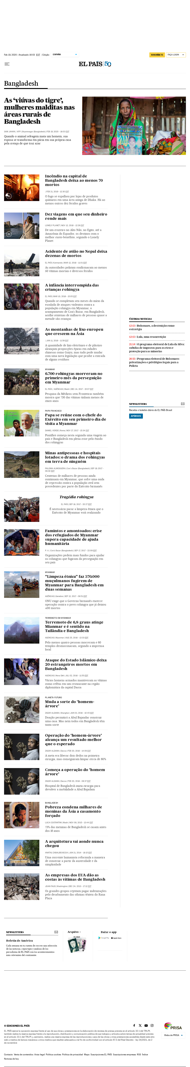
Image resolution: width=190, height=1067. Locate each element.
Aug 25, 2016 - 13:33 (76, 638)
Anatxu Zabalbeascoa (56, 852)
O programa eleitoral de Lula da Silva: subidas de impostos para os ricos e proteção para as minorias (156, 348)
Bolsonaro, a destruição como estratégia (151, 327)
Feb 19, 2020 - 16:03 (58, 131)
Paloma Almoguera (55, 468)
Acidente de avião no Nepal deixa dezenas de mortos (76, 254)
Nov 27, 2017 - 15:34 (77, 430)
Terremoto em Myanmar (58, 618)
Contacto (8, 1054)
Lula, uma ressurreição (151, 337)
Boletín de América (19, 941)
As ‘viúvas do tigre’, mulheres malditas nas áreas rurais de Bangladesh (39, 110)
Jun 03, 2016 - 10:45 (82, 713)
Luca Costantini (53, 822)
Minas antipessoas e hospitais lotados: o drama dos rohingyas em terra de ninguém (75, 457)
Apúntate (136, 416)
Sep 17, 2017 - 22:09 (85, 550)
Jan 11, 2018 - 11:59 (57, 340)
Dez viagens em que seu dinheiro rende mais (76, 217)
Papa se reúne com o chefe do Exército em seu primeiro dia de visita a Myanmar (75, 420)
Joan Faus (50, 886)
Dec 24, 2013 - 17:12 (80, 886)
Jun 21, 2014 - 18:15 (80, 852)
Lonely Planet (52, 225)
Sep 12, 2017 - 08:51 (76, 596)
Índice (145, 1054)
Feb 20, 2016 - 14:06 (79, 751)
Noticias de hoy (11, 1059)
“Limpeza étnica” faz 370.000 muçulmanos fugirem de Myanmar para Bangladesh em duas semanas (74, 583)
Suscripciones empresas (124, 1054)
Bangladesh (21, 83)
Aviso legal (39, 1054)
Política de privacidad (72, 1054)
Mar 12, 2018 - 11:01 (75, 263)
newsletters (138, 404)
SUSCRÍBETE (157, 55)
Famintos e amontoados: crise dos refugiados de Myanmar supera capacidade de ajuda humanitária (73, 537)
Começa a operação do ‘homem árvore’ (75, 772)
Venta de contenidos (23, 1054)
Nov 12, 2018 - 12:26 (72, 225)
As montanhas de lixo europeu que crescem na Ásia (74, 332)
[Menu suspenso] (7, 64)
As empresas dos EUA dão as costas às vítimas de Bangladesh (75, 878)
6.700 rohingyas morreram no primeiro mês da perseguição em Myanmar (73, 378)
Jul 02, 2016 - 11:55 (76, 675)
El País (48, 263)
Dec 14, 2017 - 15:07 (82, 389)
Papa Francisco (53, 411)
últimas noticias (140, 319)
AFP (19, 131)
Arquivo (73, 932)
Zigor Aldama (52, 713)
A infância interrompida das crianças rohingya (72, 288)
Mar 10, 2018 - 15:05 (65, 296)
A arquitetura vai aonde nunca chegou (74, 844)
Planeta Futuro (53, 698)
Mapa (86, 1054)
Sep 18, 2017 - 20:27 (80, 504)
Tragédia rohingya (76, 497)
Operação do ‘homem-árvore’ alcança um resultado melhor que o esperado (73, 740)
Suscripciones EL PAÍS (101, 1054)
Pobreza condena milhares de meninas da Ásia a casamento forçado (73, 812)
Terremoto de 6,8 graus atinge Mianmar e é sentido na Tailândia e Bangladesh (74, 627)
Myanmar (50, 369)
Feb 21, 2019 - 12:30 (57, 191)
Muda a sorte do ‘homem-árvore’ (69, 704)
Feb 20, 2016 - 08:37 (79, 781)
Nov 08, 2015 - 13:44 (81, 822)
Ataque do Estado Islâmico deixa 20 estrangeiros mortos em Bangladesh (76, 665)
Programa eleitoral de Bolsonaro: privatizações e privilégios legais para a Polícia (154, 362)
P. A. (47, 550)
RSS (139, 1054)
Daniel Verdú (52, 430)
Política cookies (53, 1054)
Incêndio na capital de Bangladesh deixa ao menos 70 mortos (74, 181)
